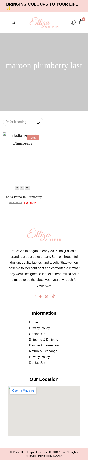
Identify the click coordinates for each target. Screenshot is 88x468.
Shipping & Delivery (43, 339)
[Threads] (47, 296)
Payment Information (44, 345)
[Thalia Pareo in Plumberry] (22, 162)
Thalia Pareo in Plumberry (23, 197)
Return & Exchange (43, 351)
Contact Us (37, 334)
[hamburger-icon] (7, 22)
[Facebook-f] (40, 296)
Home (33, 322)
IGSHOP (58, 455)
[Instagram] (34, 296)
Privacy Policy (39, 328)
